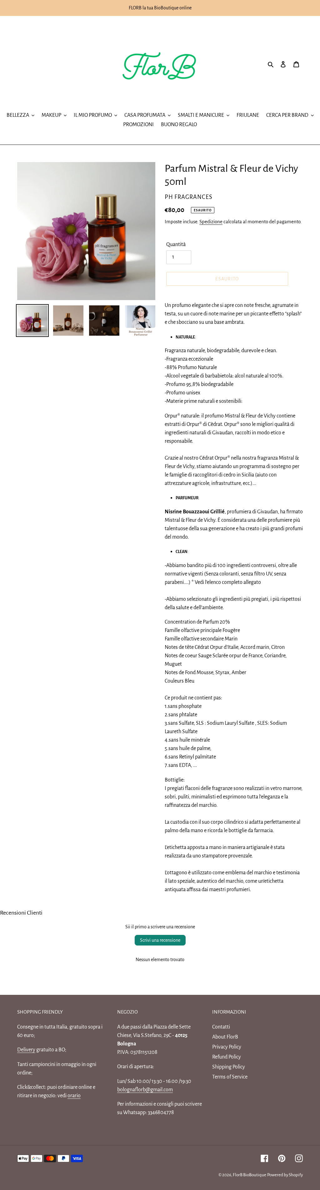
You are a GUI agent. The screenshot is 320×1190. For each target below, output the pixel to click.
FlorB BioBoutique (249, 1175)
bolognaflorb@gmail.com (145, 1090)
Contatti (221, 1027)
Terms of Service (230, 1077)
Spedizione (210, 221)
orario (74, 1096)
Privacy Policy (226, 1047)
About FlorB (225, 1037)
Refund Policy (226, 1057)
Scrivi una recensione (160, 940)
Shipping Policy (228, 1067)
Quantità (176, 244)
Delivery (26, 1050)
